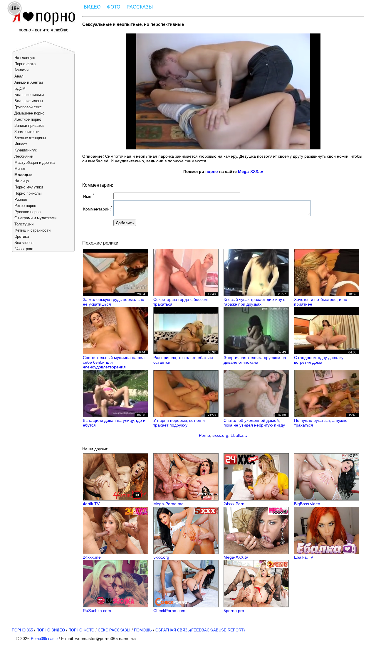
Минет (20, 168)
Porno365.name (44, 638)
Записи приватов (29, 125)
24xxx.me (92, 557)
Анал (19, 76)
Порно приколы (27, 193)
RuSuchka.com (97, 610)
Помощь (143, 630)
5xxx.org (220, 435)
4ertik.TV (91, 503)
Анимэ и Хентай (28, 82)
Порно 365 (22, 630)
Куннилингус (25, 150)
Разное (20, 199)
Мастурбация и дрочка (34, 162)
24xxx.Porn (234, 503)
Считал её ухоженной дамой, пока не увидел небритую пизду (254, 422)
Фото (113, 6)
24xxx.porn (23, 249)
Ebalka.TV (303, 557)
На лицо (21, 181)
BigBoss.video (307, 503)
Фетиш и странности (32, 230)
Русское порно (27, 212)
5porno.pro (234, 610)
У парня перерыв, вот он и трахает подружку (179, 422)
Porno (204, 435)
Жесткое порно (27, 119)
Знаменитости (26, 131)
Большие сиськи (29, 94)
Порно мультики (28, 187)
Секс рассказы (114, 630)
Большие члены (28, 101)
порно (211, 171)
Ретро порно (25, 205)
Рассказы (140, 6)
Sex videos (23, 242)
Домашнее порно (29, 113)
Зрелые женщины (30, 138)
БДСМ (20, 88)
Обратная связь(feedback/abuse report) (200, 630)
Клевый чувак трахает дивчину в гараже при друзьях (254, 301)
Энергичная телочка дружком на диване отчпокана (255, 360)
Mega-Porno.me (168, 503)
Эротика (21, 236)
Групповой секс (28, 107)
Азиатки (21, 70)
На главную (24, 57)
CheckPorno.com (169, 610)
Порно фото (25, 64)
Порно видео (50, 630)
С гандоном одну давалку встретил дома (318, 360)
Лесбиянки (23, 156)
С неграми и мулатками (35, 218)
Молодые (23, 175)
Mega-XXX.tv (250, 171)
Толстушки (23, 224)
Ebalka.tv (239, 435)
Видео (92, 6)
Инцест (20, 144)
